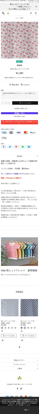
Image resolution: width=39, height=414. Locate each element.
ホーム (17, 18)
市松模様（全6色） (26, 323)
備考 (2, 90)
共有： (3, 143)
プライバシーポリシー (15, 409)
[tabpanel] (10, 321)
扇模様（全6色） (6, 323)
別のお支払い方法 (19, 116)
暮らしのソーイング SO (8, 13)
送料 (11, 77)
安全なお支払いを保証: (7, 129)
